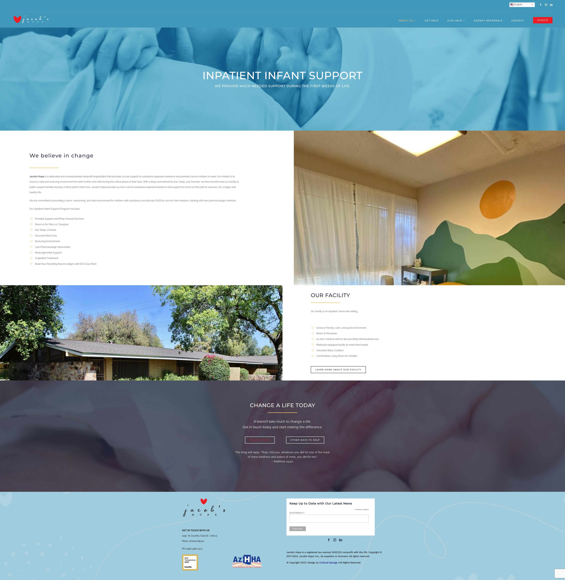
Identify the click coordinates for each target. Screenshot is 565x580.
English (518, 4)
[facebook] (541, 5)
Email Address (296, 512)
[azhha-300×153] (247, 555)
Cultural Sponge (328, 562)
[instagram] (546, 5)
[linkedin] (551, 5)
